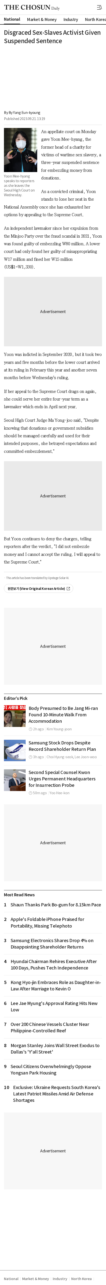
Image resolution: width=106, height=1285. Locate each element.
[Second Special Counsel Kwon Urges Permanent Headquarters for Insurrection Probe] (15, 780)
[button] (99, 7)
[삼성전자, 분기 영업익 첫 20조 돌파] (15, 750)
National (11, 1279)
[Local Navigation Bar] (99, 7)
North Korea (81, 1279)
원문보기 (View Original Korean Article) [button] (36, 589)
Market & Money (35, 1279)
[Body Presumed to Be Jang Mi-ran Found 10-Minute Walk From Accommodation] (15, 716)
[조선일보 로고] (32, 8)
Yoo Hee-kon (60, 793)
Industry (60, 1279)
